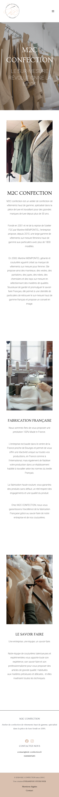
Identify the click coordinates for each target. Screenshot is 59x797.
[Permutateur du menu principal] (53, 11)
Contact (29, 790)
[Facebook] (27, 741)
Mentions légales (29, 787)
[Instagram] (32, 741)
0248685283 (29, 756)
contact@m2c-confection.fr (29, 752)
